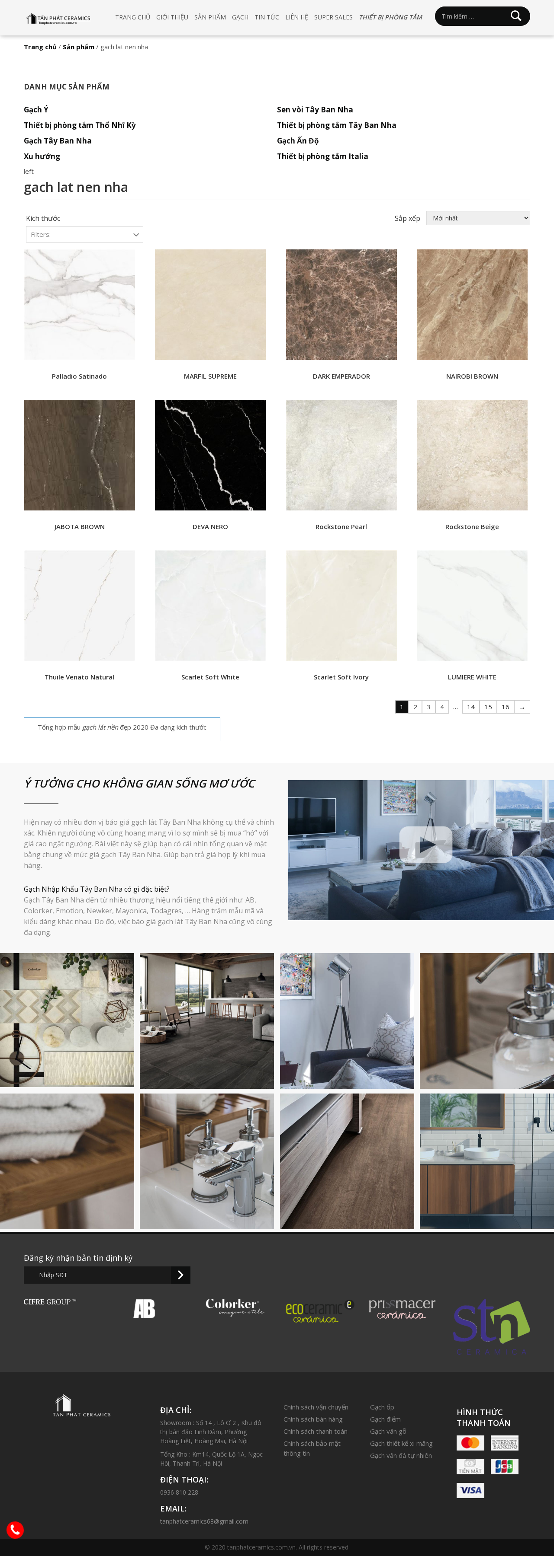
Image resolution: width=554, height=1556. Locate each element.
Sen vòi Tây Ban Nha (315, 110)
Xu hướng (42, 156)
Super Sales (333, 17)
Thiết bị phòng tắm (390, 17)
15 (488, 706)
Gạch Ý (36, 110)
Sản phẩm (210, 17)
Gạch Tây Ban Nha (58, 141)
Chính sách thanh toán (315, 1431)
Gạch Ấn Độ (298, 141)
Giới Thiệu (172, 17)
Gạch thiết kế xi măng (401, 1443)
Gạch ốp (382, 1407)
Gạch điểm (385, 1419)
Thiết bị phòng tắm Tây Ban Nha (336, 125)
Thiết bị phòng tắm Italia (322, 156)
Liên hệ (296, 17)
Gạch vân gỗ (388, 1431)
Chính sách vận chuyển (315, 1407)
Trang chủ (132, 17)
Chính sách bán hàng (313, 1419)
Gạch (240, 17)
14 (471, 706)
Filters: (41, 234)
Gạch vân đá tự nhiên (401, 1455)
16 (505, 706)
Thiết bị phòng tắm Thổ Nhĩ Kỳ (80, 125)
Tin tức (266, 17)
